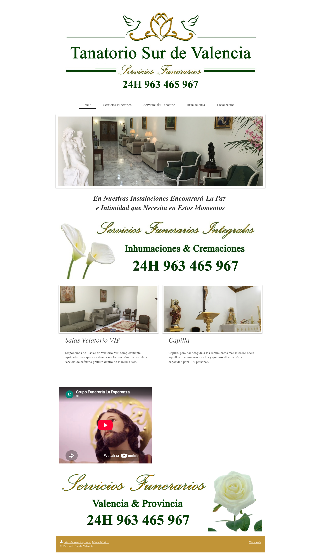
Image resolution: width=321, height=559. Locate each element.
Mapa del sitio (100, 542)
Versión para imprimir (77, 542)
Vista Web (255, 542)
